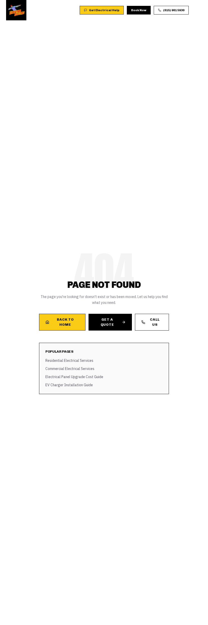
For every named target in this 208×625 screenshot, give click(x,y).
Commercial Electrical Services (69, 368)
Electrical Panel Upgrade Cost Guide (74, 377)
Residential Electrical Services (69, 360)
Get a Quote (107, 322)
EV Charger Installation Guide (69, 385)
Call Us (155, 322)
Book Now (138, 10)
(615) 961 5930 (173, 10)
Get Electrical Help (104, 10)
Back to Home (65, 322)
